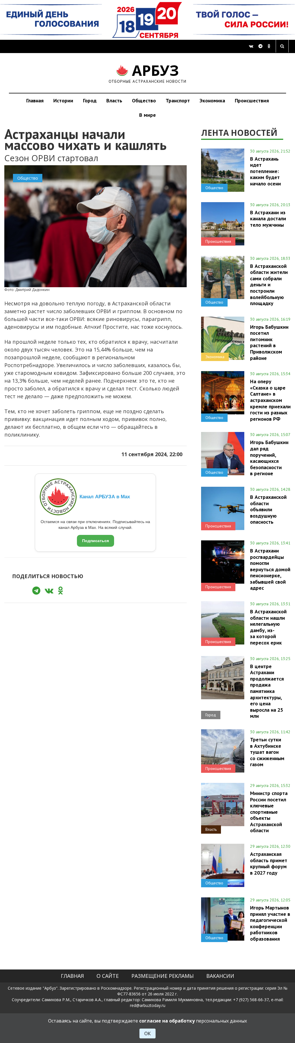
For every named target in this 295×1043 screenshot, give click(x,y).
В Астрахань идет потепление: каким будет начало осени (265, 171)
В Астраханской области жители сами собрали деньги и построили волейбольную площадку (269, 285)
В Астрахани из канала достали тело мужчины (268, 218)
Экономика (212, 100)
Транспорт (178, 100)
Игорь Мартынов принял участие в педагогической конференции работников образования (270, 923)
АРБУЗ (148, 73)
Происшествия (252, 100)
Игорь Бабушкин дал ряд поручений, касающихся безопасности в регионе (269, 458)
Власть (114, 100)
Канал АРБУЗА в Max (105, 496)
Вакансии (220, 975)
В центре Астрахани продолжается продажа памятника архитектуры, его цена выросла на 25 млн (267, 691)
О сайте (108, 975)
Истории (63, 100)
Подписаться (95, 540)
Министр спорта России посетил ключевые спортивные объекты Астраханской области (269, 812)
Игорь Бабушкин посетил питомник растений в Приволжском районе (269, 342)
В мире (147, 115)
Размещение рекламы (162, 975)
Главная (35, 100)
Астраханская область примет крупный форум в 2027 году (268, 863)
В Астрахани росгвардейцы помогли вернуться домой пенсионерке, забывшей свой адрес (270, 569)
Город (90, 100)
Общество (144, 100)
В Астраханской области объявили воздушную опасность (268, 509)
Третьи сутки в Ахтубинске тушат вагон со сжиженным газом (267, 752)
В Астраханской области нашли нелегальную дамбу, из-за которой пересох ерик (268, 627)
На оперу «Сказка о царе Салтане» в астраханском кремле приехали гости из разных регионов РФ (270, 400)
